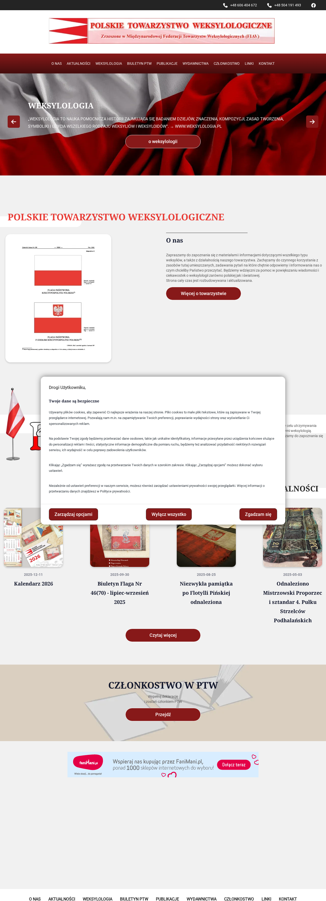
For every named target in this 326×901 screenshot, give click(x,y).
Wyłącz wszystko (169, 514)
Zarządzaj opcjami (73, 514)
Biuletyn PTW (139, 63)
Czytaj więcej (163, 635)
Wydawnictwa (196, 63)
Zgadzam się (258, 514)
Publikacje (167, 63)
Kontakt (267, 63)
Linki (249, 63)
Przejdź (163, 714)
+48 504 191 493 (287, 5)
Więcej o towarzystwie (203, 293)
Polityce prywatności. (115, 491)
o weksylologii (163, 141)
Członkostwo (227, 63)
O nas (56, 63)
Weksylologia (109, 63)
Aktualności (78, 63)
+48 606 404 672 (243, 5)
